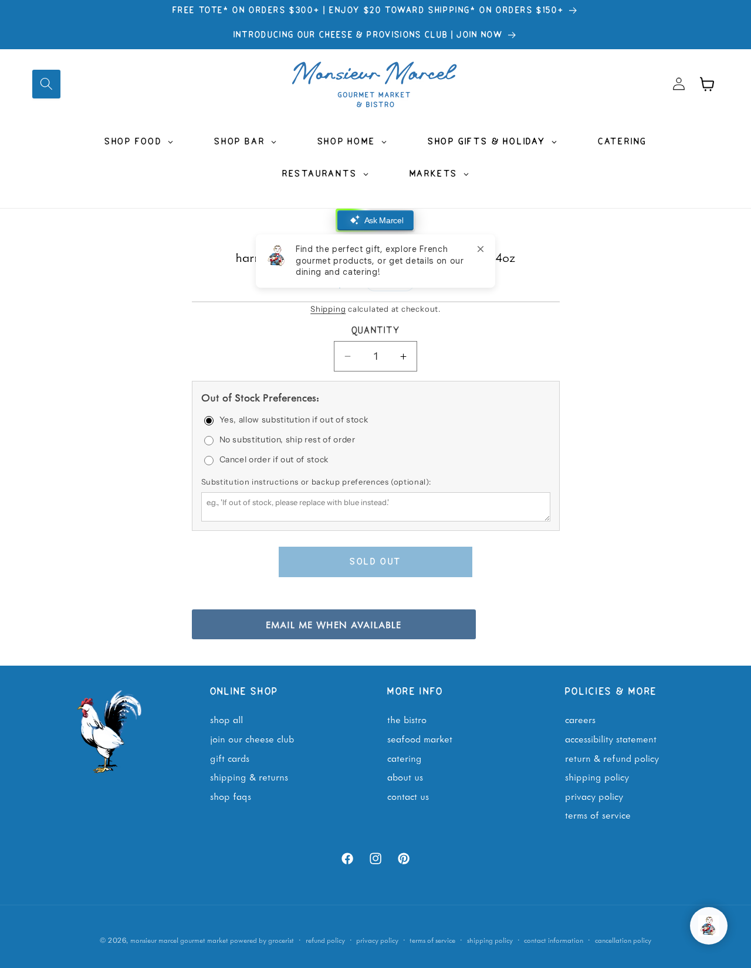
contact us (408, 795)
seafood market (419, 738)
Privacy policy (377, 940)
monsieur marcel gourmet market (179, 940)
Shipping (328, 308)
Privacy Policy (594, 795)
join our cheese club (252, 738)
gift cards (229, 757)
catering (404, 757)
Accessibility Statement (611, 738)
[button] (46, 84)
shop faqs (230, 795)
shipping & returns (249, 776)
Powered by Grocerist (262, 940)
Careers (580, 719)
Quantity (375, 331)
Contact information (553, 940)
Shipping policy (490, 940)
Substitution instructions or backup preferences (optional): (316, 482)
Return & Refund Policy (612, 757)
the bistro (407, 719)
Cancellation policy (623, 940)
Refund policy (325, 940)
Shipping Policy (597, 776)
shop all (226, 719)
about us (405, 776)
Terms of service (432, 940)
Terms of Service (598, 814)
